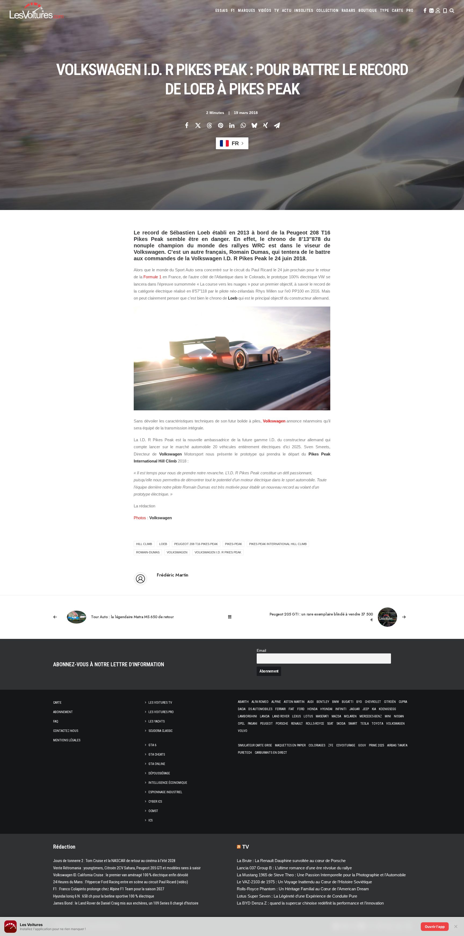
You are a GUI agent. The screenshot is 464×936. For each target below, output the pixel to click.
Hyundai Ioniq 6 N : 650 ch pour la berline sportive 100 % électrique (103, 896)
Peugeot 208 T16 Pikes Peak (196, 544)
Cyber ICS (155, 801)
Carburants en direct (271, 753)
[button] (424, 10)
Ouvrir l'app (435, 926)
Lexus (296, 716)
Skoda (340, 723)
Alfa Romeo (260, 702)
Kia (374, 709)
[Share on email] (276, 125)
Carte (57, 702)
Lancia (264, 716)
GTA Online (156, 764)
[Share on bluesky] (254, 125)
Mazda (336, 716)
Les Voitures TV (160, 702)
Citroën (390, 702)
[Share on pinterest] (220, 125)
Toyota (377, 723)
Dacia (241, 709)
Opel (241, 723)
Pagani (252, 723)
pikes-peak (233, 544)
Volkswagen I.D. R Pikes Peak (218, 552)
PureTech (245, 753)
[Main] (232, 617)
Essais (221, 10)
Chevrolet (373, 702)
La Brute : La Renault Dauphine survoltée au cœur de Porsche (291, 860)
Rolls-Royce (315, 723)
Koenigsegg (387, 709)
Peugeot (266, 723)
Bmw (335, 702)
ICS (150, 820)
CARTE (397, 10)
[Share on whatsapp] (243, 125)
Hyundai (326, 709)
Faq (55, 721)
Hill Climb (144, 544)
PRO (410, 10)
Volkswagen (274, 421)
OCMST (153, 811)
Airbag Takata (397, 745)
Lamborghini (247, 716)
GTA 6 (152, 745)
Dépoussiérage (159, 773)
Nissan (399, 716)
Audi (310, 702)
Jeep (366, 709)
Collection (327, 10)
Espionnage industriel (165, 792)
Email (261, 651)
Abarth (243, 702)
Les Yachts (156, 721)
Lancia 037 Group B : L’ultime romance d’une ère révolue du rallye (294, 868)
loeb (163, 544)
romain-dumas (148, 552)
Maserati (322, 716)
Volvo (242, 731)
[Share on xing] (265, 125)
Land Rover (280, 716)
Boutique (367, 10)
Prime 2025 (376, 745)
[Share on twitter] (198, 125)
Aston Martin (294, 702)
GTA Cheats (156, 754)
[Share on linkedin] (231, 125)
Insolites (303, 10)
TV (276, 10)
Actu (287, 10)
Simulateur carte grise (255, 745)
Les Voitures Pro (161, 712)
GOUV (362, 745)
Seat (330, 723)
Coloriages (317, 745)
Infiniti (340, 709)
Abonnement (63, 712)
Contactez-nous (65, 731)
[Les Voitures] (36, 10)
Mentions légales (66, 740)
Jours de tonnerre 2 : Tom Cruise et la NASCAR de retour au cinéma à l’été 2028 (114, 860)
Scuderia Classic (160, 731)
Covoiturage (345, 745)
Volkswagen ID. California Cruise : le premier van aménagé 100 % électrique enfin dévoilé (120, 875)
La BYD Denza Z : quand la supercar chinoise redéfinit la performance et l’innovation (310, 903)
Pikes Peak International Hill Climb (278, 544)
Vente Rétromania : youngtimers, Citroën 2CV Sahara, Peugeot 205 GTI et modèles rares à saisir (127, 868)
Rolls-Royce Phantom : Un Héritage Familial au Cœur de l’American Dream (303, 889)
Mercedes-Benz (371, 716)
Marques (246, 10)
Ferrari (280, 709)
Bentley (323, 702)
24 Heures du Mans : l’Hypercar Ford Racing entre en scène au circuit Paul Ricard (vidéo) (120, 882)
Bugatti (347, 702)
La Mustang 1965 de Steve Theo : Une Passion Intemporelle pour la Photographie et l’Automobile (321, 875)
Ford (301, 709)
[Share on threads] (209, 125)
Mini (388, 716)
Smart (352, 723)
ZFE (330, 745)
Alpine (276, 702)
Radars (349, 10)
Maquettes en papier (290, 745)
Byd (359, 702)
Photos (140, 517)
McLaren (350, 716)
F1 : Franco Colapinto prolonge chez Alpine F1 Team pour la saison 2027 (108, 889)
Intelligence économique (167, 783)
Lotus (308, 716)
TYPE (384, 10)
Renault (297, 723)
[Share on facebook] (186, 125)
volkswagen (177, 552)
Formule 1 (152, 277)
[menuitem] (221, 10)
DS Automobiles (260, 709)
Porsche (282, 723)
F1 (233, 10)
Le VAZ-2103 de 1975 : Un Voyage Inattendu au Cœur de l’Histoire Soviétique (304, 882)
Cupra (403, 702)
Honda (312, 709)
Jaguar (354, 709)
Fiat (291, 709)
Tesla (364, 723)
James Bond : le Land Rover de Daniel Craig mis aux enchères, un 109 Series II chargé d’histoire (125, 903)
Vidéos (264, 10)
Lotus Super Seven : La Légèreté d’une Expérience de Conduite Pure (297, 896)
